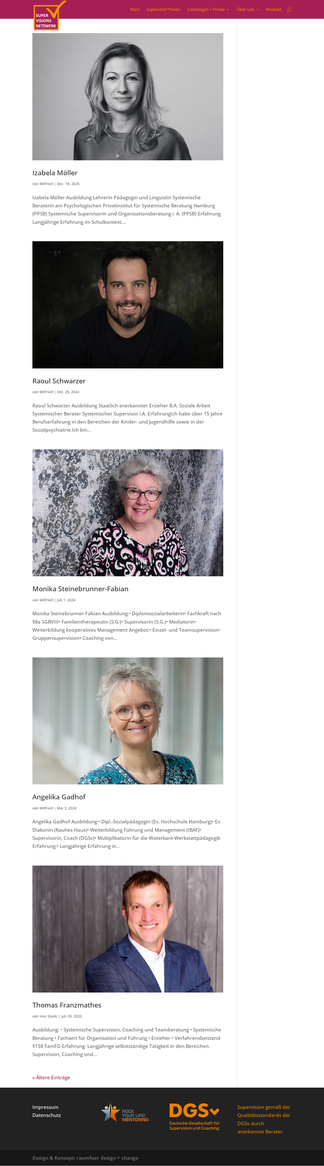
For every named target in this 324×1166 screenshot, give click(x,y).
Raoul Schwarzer (59, 380)
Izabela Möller (54, 172)
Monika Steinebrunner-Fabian (80, 588)
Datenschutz (46, 1115)
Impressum (45, 1107)
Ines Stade (48, 1016)
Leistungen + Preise (206, 10)
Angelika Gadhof (58, 796)
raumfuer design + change (107, 1158)
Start (134, 10)
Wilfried (46, 183)
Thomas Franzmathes (67, 1004)
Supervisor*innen (163, 10)
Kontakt (273, 10)
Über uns (245, 10)
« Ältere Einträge (51, 1077)
